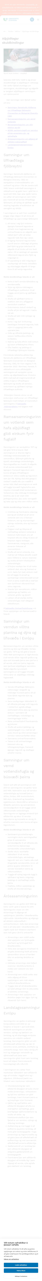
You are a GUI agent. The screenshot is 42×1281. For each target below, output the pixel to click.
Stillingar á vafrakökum (21, 1276)
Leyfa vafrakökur (21, 1265)
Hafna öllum (21, 1270)
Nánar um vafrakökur (11, 1259)
